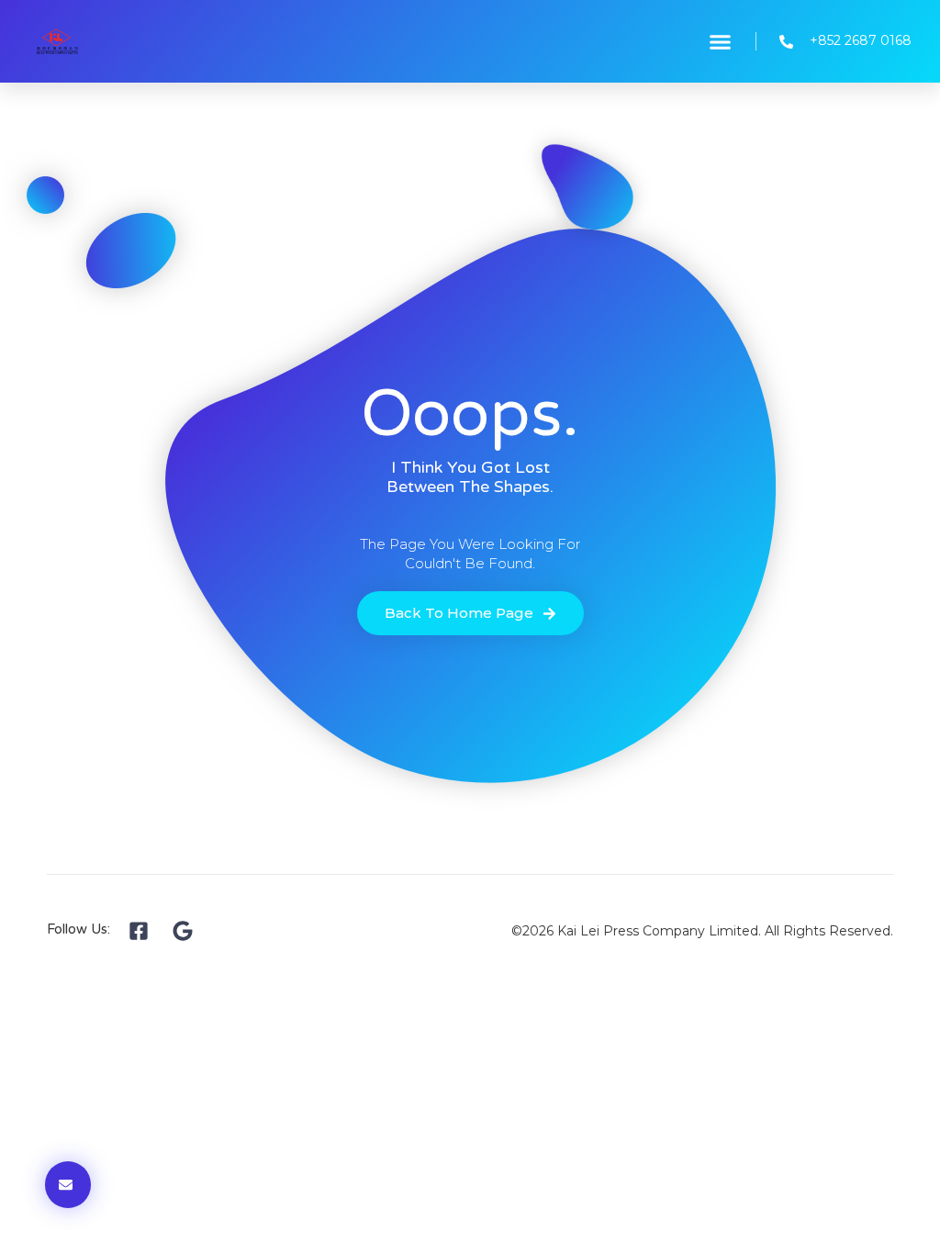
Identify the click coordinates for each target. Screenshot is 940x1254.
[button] (720, 41)
